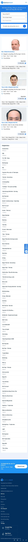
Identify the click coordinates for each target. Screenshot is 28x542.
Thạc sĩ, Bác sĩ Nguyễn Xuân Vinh (9, 87)
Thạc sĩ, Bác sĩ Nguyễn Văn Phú (9, 122)
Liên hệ (2, 521)
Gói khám (3, 504)
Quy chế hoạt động (5, 519)
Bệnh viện (3, 496)
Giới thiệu (3, 511)
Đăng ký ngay (21, 466)
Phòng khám (3, 499)
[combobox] (14, 14)
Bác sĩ (2, 501)
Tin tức (2, 507)
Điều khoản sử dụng (5, 514)
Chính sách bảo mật (5, 516)
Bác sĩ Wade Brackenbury (7, 51)
